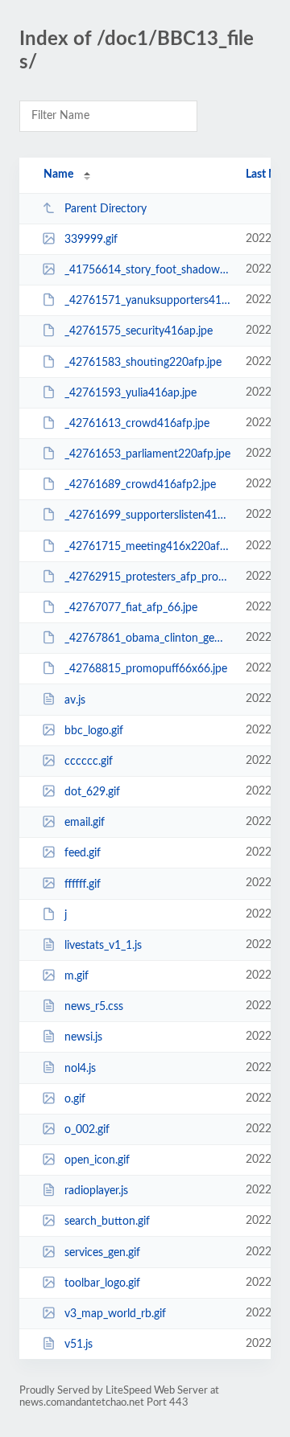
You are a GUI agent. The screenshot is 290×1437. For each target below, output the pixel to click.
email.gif (84, 822)
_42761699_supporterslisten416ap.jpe (147, 515)
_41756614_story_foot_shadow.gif (147, 270)
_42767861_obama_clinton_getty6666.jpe (147, 638)
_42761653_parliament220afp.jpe (147, 454)
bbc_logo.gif (93, 731)
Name (58, 174)
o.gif (74, 1099)
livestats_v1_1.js (103, 945)
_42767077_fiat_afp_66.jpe (130, 608)
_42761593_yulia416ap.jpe (130, 393)
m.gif (76, 976)
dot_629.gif (92, 792)
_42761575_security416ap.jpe (138, 331)
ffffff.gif (82, 883)
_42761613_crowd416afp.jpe (136, 423)
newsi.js (83, 1037)
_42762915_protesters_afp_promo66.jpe (147, 577)
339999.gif (91, 239)
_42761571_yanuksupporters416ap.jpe (147, 300)
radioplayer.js (96, 1191)
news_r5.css (93, 1006)
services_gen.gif (102, 1252)
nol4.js (80, 1068)
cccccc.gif (88, 761)
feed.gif (82, 853)
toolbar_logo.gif (102, 1283)
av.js (74, 699)
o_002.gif (87, 1129)
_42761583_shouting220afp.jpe (143, 362)
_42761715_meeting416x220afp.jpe (147, 546)
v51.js (78, 1344)
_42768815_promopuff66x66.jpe (145, 669)
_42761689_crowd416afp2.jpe (140, 485)
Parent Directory (105, 209)
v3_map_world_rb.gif (115, 1314)
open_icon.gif (97, 1160)
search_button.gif (107, 1221)
